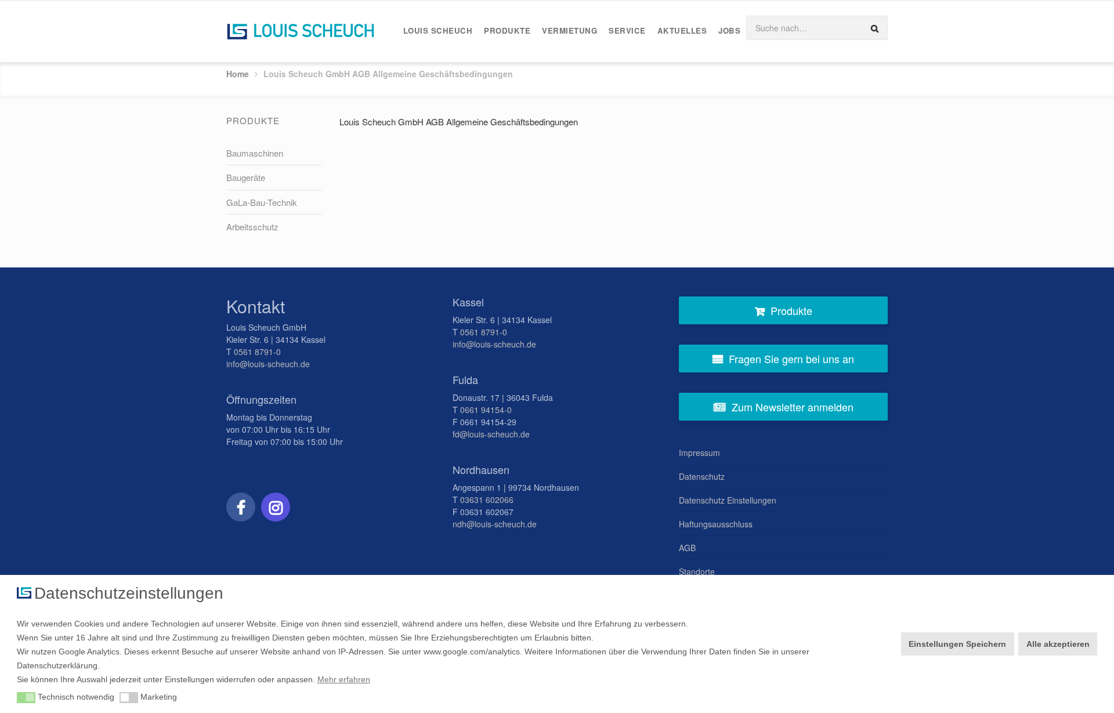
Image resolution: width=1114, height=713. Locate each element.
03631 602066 (486, 499)
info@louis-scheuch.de (268, 364)
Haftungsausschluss (716, 524)
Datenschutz (702, 476)
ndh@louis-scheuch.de (495, 524)
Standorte (697, 571)
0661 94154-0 (486, 409)
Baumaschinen (254, 153)
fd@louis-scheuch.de (491, 434)
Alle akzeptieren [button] (1058, 644)
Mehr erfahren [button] (343, 679)
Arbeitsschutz (252, 226)
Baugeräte (245, 177)
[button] (26, 698)
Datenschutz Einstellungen (727, 500)
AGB (687, 547)
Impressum (699, 452)
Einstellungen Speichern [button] (957, 644)
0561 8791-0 (257, 351)
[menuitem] (438, 31)
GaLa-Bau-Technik (261, 202)
